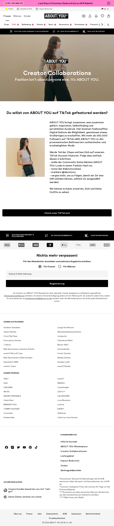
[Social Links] (6, 447)
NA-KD (7, 392)
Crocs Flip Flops (10, 336)
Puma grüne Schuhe (12, 340)
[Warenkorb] (108, 16)
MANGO (61, 383)
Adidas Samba (64, 358)
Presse (29, 514)
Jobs (39, 514)
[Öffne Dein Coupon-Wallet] (84, 16)
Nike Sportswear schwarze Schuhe (19, 349)
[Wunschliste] (102, 16)
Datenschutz (52, 514)
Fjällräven (61, 413)
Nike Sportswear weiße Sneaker (18, 358)
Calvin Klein (9, 400)
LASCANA (8, 387)
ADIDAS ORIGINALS (12, 396)
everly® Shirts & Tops (13, 353)
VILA (6, 383)
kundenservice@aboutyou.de (39, 298)
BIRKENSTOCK (10, 405)
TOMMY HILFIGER (11, 409)
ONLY (6, 379)
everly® (60, 379)
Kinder (27, 16)
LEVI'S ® (61, 392)
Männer (17, 16)
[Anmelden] (90, 16)
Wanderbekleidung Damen (69, 332)
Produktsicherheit (57, 518)
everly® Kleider (64, 366)
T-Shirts (7, 345)
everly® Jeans (10, 366)
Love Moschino (64, 400)
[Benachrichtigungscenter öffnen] (96, 16)
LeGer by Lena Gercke (67, 417)
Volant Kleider (10, 332)
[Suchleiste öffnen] (107, 24)
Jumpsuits (62, 336)
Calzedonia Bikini (65, 340)
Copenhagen (63, 387)
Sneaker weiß (63, 362)
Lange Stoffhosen (65, 328)
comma (60, 405)
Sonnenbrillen (63, 349)
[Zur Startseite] (19, 436)
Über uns (18, 514)
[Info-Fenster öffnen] (108, 3)
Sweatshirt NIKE (11, 362)
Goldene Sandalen (12, 328)
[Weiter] (102, 24)
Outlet (10, 9)
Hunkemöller (9, 417)
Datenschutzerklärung (14, 296)
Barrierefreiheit (93, 514)
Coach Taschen (64, 353)
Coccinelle (8, 413)
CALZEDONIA (63, 396)
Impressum (76, 514)
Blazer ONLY (63, 345)
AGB (65, 514)
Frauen (7, 16)
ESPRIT (60, 409)
